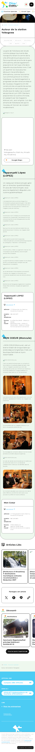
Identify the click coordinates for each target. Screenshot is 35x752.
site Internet (9, 304)
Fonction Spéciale (13, 25)
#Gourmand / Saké (8, 40)
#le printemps (27, 40)
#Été (11, 43)
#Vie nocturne (18, 40)
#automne (17, 43)
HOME (5, 25)
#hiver (23, 43)
